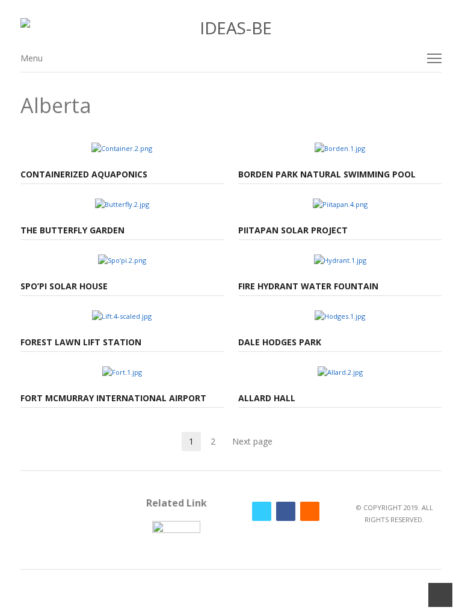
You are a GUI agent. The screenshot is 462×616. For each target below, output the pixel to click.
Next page (252, 441)
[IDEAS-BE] (231, 28)
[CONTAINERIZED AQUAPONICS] (121, 148)
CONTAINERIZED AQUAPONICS (83, 174)
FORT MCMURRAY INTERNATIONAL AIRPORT (113, 398)
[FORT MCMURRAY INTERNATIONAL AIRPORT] (122, 372)
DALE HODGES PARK (279, 342)
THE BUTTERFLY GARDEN (72, 230)
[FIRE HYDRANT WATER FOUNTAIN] (340, 260)
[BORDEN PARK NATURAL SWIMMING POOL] (340, 148)
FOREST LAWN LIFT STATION (80, 342)
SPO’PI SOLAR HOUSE (64, 286)
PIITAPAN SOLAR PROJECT (293, 230)
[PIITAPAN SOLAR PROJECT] (340, 204)
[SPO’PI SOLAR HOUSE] (122, 260)
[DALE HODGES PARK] (340, 316)
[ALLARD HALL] (340, 372)
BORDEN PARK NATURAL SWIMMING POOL (327, 174)
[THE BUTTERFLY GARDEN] (122, 204)
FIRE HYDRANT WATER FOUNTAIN (308, 286)
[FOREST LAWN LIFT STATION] (122, 316)
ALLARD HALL (266, 398)
